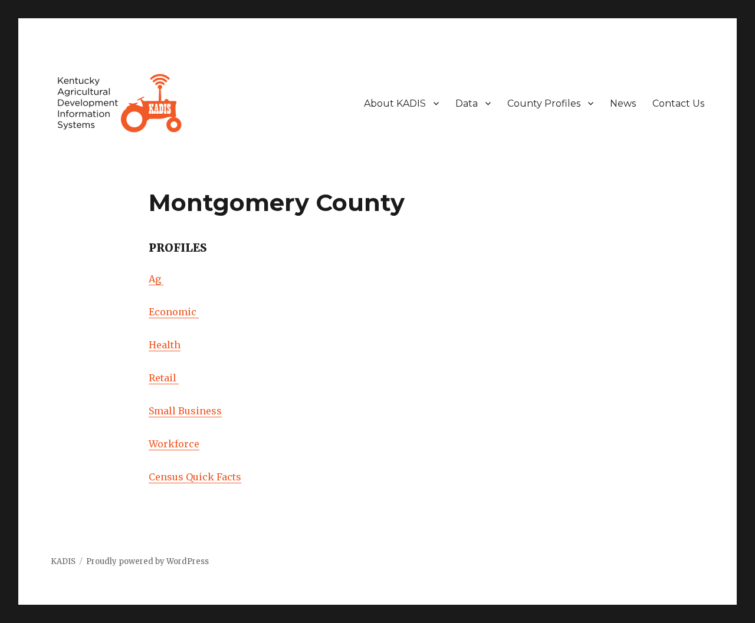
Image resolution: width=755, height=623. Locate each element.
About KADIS (395, 103)
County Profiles (543, 103)
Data (466, 103)
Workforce (174, 444)
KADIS (63, 561)
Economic (174, 312)
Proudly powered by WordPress (147, 561)
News (623, 103)
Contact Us (678, 103)
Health (164, 345)
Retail (164, 378)
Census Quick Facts (195, 477)
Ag (156, 279)
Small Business (185, 411)
